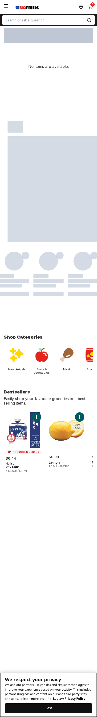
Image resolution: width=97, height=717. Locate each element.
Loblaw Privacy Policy (69, 699)
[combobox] (48, 20)
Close (48, 708)
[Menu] (6, 6)
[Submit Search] (89, 20)
